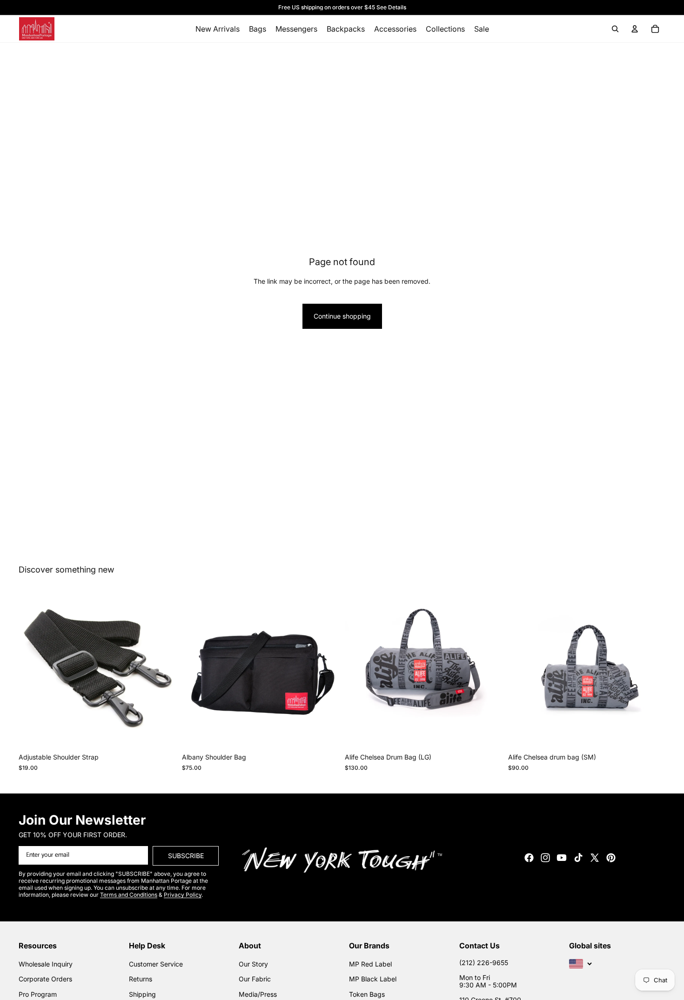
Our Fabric (255, 979)
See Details (391, 7)
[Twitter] (594, 857)
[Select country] (580, 963)
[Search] (615, 29)
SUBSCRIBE (186, 856)
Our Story (253, 964)
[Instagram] (545, 857)
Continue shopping (342, 316)
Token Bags (367, 994)
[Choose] (324, 734)
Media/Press (258, 994)
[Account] (634, 29)
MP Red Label (370, 964)
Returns (140, 979)
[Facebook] (529, 857)
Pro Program (38, 994)
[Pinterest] (611, 857)
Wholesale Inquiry (46, 964)
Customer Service (156, 964)
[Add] (162, 734)
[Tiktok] (578, 857)
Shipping (142, 994)
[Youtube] (561, 857)
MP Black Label (372, 979)
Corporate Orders (45, 979)
